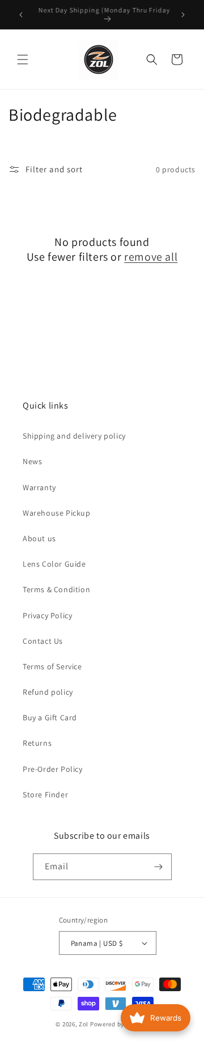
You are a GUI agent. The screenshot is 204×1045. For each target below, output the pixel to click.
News (32, 461)
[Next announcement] (183, 14)
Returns (37, 743)
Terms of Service (52, 666)
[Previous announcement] (20, 14)
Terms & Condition (56, 589)
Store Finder (45, 794)
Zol (83, 1024)
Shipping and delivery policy (74, 436)
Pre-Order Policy (53, 769)
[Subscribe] (158, 866)
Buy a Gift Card (50, 717)
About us (39, 538)
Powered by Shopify (119, 1024)
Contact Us (43, 641)
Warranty (39, 487)
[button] (22, 59)
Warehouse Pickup (57, 513)
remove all (150, 256)
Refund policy (48, 692)
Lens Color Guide (54, 564)
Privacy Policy (47, 615)
